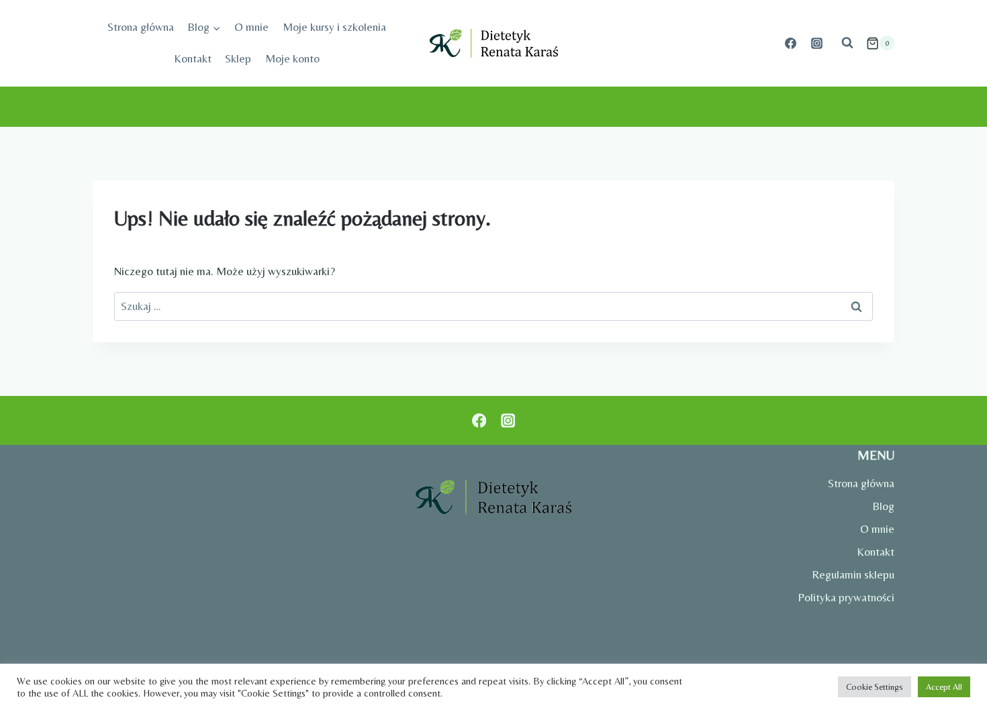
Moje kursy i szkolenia (334, 27)
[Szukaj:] (493, 306)
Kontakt (192, 58)
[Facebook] (791, 43)
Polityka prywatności (846, 597)
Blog (883, 506)
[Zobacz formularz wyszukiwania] (847, 43)
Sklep (238, 58)
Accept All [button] (944, 687)
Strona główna (140, 27)
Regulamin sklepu (853, 574)
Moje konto (292, 58)
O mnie (251, 27)
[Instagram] (817, 43)
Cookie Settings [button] (874, 687)
